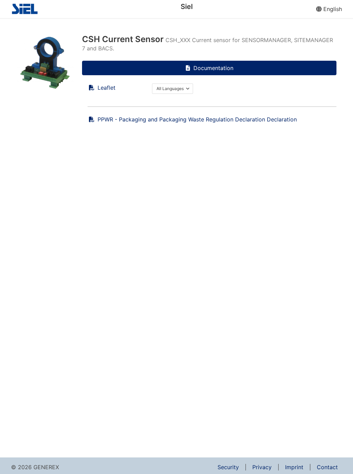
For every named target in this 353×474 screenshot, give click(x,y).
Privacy (262, 467)
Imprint (294, 467)
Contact (327, 467)
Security (228, 467)
